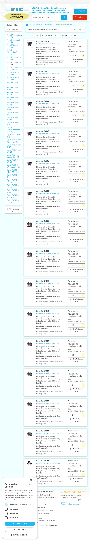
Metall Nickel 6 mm (12, 46)
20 (37, 36)
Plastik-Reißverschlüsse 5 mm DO (14, 130)
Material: (71, 52)
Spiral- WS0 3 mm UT (14, 161)
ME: (80, 46)
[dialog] (20, 508)
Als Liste (65, 36)
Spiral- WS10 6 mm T (14, 176)
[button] (20, 535)
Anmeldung (80, 11)
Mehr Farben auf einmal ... (77, 60)
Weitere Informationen (21, 500)
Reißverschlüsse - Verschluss (12, 27)
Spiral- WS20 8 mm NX (14, 186)
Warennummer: (73, 41)
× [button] (34, 480)
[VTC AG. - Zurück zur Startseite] (17, 13)
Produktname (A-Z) (50, 36)
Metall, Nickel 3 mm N (13, 78)
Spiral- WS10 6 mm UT (14, 181)
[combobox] (46, 17)
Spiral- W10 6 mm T (14, 146)
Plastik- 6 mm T (12, 108)
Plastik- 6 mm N (12, 98)
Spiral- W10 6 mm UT (14, 151)
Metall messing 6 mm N (13, 41)
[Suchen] (64, 17)
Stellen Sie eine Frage (70, 500)
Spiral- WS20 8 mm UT (14, 201)
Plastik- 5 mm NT (12, 83)
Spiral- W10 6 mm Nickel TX (14, 141)
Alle (74, 36)
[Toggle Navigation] (5, 2)
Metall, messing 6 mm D (14, 63)
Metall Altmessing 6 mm (14, 36)
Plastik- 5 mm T (12, 88)
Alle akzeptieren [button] (20, 524)
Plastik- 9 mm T (12, 124)
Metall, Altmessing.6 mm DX (14, 52)
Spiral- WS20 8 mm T (14, 191)
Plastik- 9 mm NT (12, 119)
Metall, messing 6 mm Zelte (14, 68)
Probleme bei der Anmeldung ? (71, 504)
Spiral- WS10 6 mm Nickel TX (14, 171)
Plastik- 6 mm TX (12, 114)
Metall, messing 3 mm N (14, 58)
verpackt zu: (72, 46)
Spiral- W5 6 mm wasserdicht (13, 156)
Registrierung (80, 17)
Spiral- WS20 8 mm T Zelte (14, 196)
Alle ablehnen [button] (20, 530)
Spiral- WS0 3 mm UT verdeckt (14, 166)
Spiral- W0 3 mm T (13, 136)
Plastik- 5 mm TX (12, 93)
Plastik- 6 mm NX (12, 103)
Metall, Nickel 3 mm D (13, 73)
